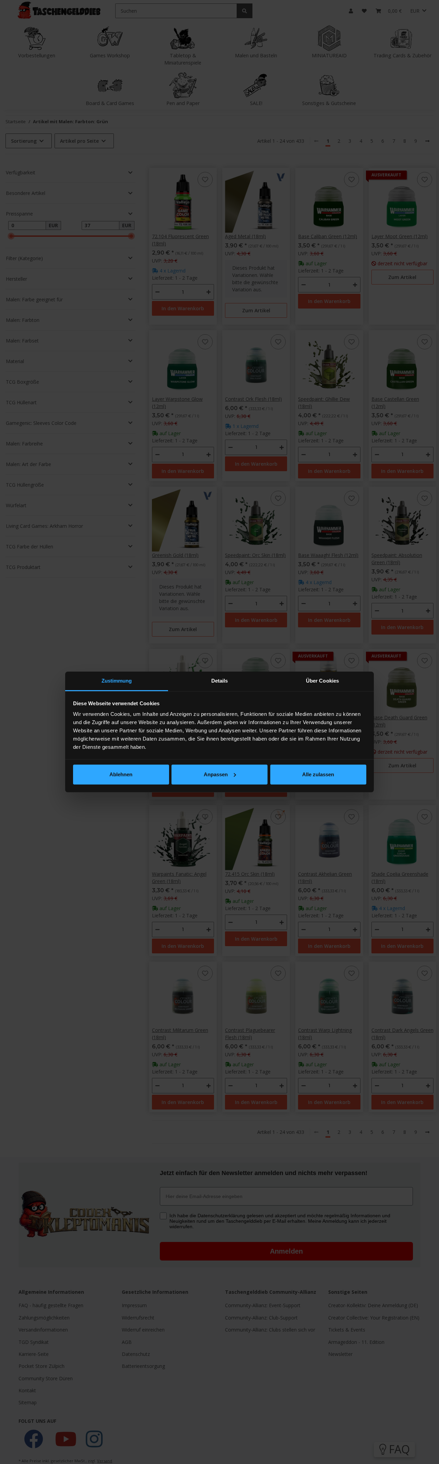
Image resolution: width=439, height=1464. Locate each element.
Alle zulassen (318, 774)
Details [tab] (219, 681)
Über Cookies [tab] (322, 681)
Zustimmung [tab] (117, 681)
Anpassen (216, 774)
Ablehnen (120, 774)
